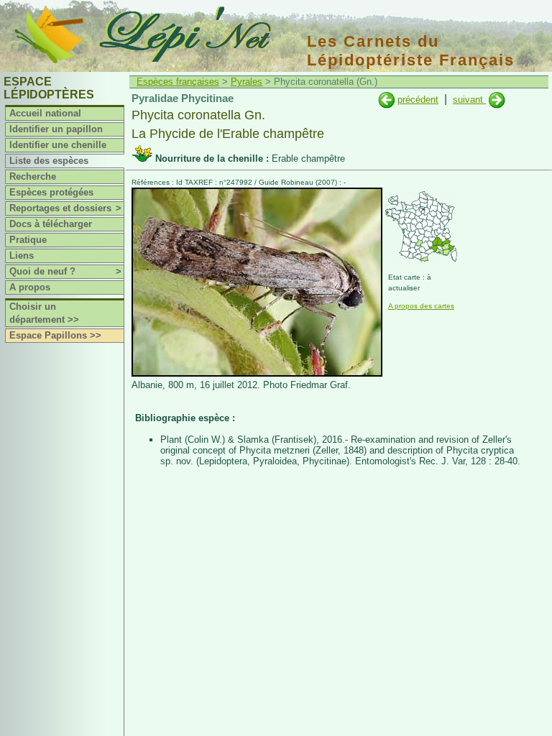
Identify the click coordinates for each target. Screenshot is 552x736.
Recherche (32, 176)
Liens (21, 255)
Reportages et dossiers (65, 208)
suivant (469, 99)
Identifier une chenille (57, 144)
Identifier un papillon (56, 129)
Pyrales (246, 81)
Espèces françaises (178, 81)
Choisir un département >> (44, 313)
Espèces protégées (51, 192)
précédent (417, 99)
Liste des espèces (48, 160)
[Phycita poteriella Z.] (497, 99)
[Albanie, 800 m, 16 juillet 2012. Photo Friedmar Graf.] (257, 373)
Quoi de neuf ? (65, 271)
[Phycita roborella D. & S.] (386, 99)
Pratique (28, 239)
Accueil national (45, 113)
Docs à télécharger (50, 223)
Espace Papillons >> (55, 335)
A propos (29, 287)
